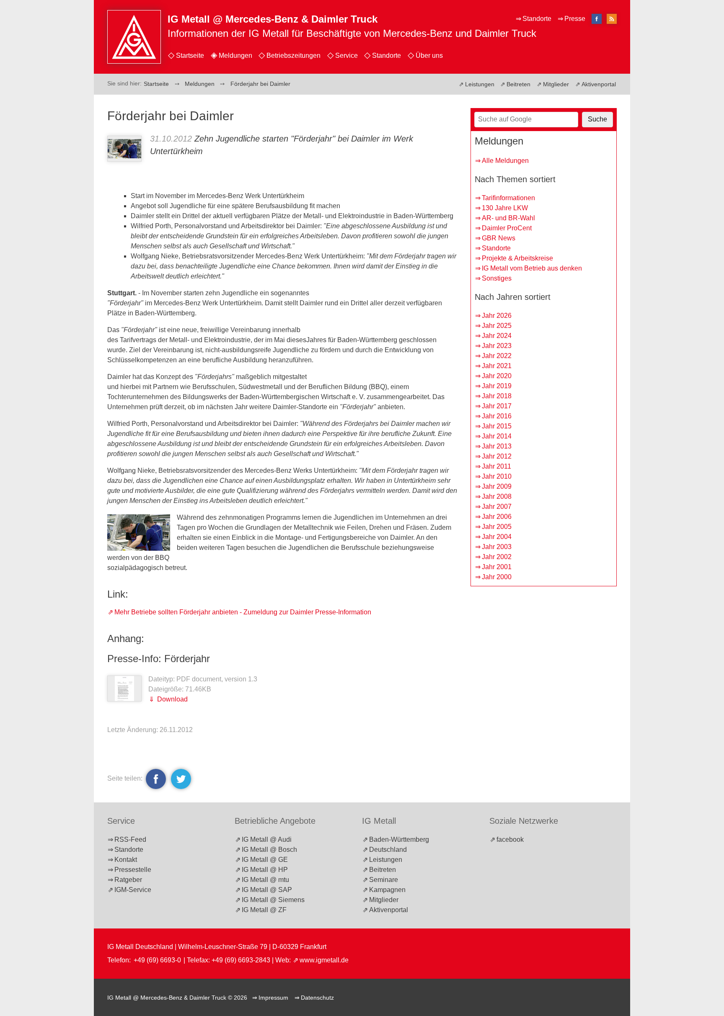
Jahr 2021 (497, 365)
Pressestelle (132, 869)
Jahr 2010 (497, 476)
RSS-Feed (130, 839)
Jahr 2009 (497, 486)
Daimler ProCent (507, 228)
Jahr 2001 (497, 566)
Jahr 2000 (497, 576)
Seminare (383, 879)
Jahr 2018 (497, 396)
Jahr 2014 (497, 436)
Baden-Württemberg (399, 839)
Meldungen (235, 55)
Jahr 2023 (497, 345)
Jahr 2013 (497, 446)
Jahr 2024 (497, 335)
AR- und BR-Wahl (508, 218)
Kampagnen (387, 889)
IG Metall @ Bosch (269, 849)
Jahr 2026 (497, 315)
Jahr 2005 (497, 526)
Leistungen (479, 84)
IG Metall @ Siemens (273, 899)
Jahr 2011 (496, 466)
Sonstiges (497, 278)
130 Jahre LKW (505, 207)
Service (346, 55)
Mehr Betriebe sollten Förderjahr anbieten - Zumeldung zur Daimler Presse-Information (242, 612)
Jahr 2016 (497, 416)
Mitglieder (556, 84)
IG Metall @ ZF (264, 909)
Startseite (190, 55)
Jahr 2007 (497, 506)
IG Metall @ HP (265, 869)
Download (171, 699)
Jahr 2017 (497, 406)
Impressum (273, 997)
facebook (156, 778)
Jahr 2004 (497, 536)
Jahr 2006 (497, 516)
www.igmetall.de (324, 960)
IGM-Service (132, 889)
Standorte (386, 55)
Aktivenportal (599, 84)
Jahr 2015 (497, 426)
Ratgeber (128, 879)
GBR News (498, 238)
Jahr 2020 (497, 375)
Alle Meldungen (505, 160)
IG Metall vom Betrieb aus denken (532, 268)
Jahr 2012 (497, 456)
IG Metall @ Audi (267, 839)
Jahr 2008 (497, 496)
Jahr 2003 (497, 546)
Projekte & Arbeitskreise (517, 258)
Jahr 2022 (497, 355)
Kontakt (125, 859)
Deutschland (388, 849)
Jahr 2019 (497, 385)
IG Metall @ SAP (267, 889)
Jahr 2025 (497, 325)
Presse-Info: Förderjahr (158, 658)
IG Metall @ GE (265, 859)
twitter (180, 778)
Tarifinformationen (508, 197)
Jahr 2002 (497, 556)
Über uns (429, 55)
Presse (574, 18)
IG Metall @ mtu (265, 879)
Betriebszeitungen (293, 55)
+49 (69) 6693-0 (157, 960)
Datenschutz (317, 997)
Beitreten (518, 84)
